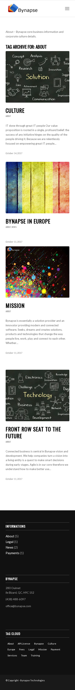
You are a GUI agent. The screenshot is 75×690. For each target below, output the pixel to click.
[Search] (58, 8)
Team (24, 655)
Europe (11, 649)
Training (35, 655)
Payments (12, 553)
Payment (55, 649)
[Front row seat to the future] (37, 395)
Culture (15, 110)
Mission (15, 305)
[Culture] (37, 76)
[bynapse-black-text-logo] (31, 8)
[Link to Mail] (66, 685)
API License (24, 643)
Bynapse (39, 643)
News (14, 226)
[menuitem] (58, 8)
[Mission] (37, 272)
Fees (22, 649)
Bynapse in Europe (28, 221)
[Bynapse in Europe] (37, 187)
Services (12, 655)
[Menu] (67, 9)
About (8, 116)
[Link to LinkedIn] (60, 685)
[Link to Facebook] (54, 685)
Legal (9, 542)
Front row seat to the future (33, 432)
